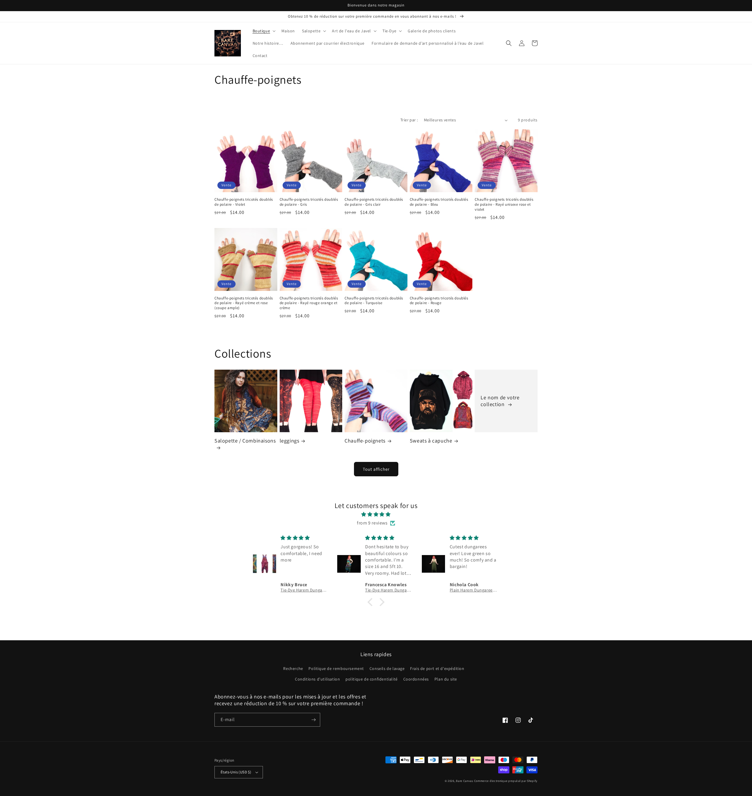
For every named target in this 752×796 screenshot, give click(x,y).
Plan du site (445, 679)
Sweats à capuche (431, 440)
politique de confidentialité (371, 679)
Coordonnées (416, 679)
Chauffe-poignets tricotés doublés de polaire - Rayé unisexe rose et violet (504, 204)
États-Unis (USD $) (236, 772)
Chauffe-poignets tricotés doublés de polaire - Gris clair (374, 202)
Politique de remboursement (336, 668)
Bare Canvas (464, 781)
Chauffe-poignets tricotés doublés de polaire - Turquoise (374, 301)
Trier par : (409, 120)
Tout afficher (376, 469)
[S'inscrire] (313, 720)
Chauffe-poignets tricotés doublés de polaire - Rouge (439, 301)
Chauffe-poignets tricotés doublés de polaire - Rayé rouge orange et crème (309, 303)
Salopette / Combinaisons (245, 440)
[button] (263, 31)
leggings (289, 440)
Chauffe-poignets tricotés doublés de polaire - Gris (309, 202)
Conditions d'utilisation (317, 679)
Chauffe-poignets (365, 440)
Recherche (293, 668)
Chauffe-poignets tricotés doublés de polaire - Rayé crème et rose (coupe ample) (243, 303)
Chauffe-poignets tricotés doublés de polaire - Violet (243, 202)
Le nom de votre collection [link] (500, 401)
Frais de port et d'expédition (437, 668)
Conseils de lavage (387, 668)
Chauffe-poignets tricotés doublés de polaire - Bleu (439, 202)
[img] (376, 514)
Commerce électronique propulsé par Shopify (506, 781)
